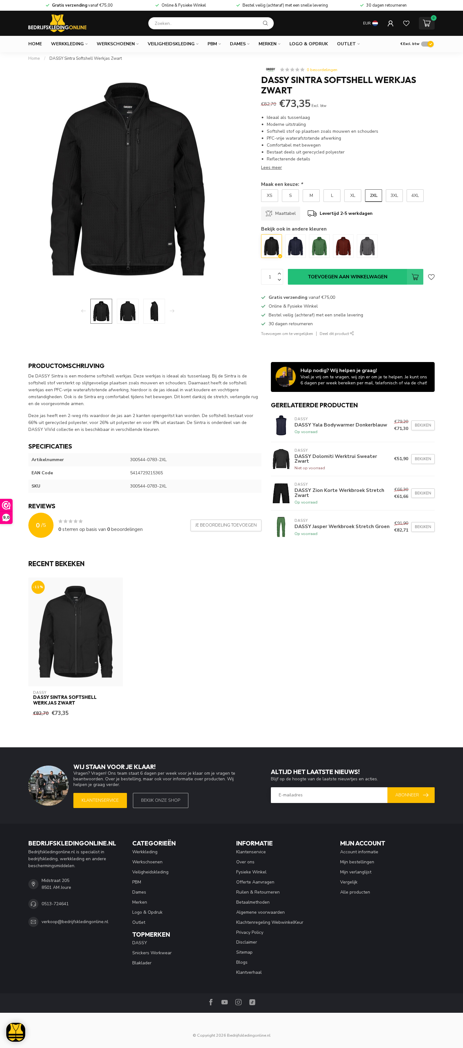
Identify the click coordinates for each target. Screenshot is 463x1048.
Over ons (245, 862)
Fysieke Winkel (251, 872)
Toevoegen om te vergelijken (287, 333)
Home (35, 44)
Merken (268, 44)
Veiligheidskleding (171, 44)
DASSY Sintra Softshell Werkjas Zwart (85, 58)
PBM (212, 44)
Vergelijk (348, 882)
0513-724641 (55, 904)
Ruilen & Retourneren (258, 892)
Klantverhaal (249, 972)
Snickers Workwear (152, 953)
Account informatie (359, 852)
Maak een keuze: (282, 184)
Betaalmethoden (253, 902)
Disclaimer (246, 942)
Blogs (242, 962)
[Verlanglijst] (406, 23)
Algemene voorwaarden (260, 912)
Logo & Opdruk (308, 44)
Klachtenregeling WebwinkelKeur (269, 922)
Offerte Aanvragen (255, 882)
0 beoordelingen (322, 69)
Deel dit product (335, 333)
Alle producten (355, 892)
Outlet (346, 44)
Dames (238, 44)
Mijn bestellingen (357, 862)
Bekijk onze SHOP (160, 800)
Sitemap (244, 952)
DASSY (139, 943)
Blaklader (141, 963)
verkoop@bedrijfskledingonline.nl (75, 922)
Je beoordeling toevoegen (226, 525)
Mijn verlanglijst (355, 872)
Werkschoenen (116, 44)
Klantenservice (100, 800)
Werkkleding (67, 44)
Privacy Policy (249, 932)
